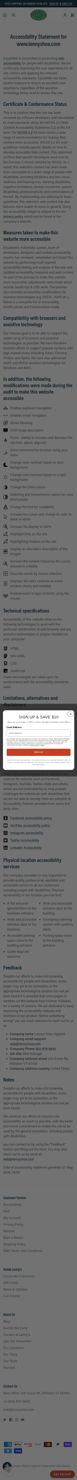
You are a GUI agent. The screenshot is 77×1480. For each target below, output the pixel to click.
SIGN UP (38, 752)
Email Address (14, 727)
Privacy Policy (34, 745)
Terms (42, 745)
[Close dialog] (70, 713)
